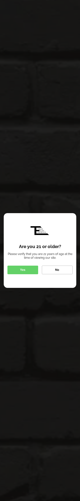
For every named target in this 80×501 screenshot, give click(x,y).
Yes (22, 270)
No (57, 270)
